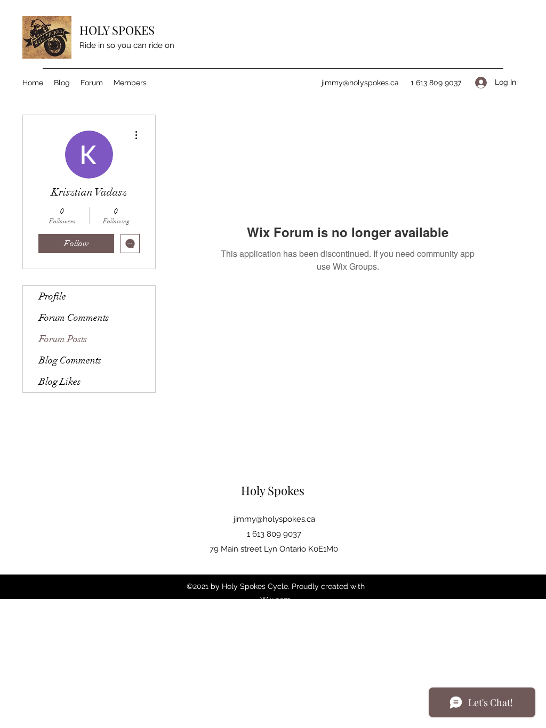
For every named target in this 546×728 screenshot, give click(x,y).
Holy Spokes (274, 490)
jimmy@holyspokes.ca (360, 82)
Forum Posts (63, 339)
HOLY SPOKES (118, 30)
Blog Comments (70, 360)
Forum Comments (74, 317)
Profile (52, 296)
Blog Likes (60, 381)
